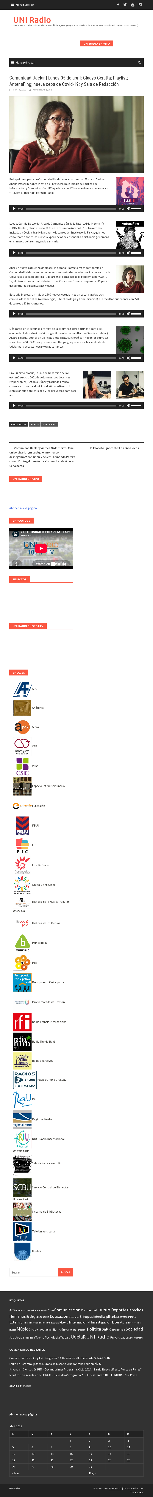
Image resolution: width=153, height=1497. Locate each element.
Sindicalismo (118, 1329)
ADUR (35, 689)
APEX (35, 726)
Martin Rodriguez (42, 89)
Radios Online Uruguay (51, 1079)
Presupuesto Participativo (48, 982)
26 (13, 1467)
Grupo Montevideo (44, 885)
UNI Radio (32, 19)
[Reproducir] (14, 208)
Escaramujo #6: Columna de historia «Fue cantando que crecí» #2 (61, 1364)
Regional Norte (42, 1119)
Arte (12, 1310)
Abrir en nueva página (23, 508)
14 (52, 1454)
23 (90, 1460)
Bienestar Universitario (27, 1310)
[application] (76, 208)
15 (71, 1454)
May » (92, 1473)
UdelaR (36, 1251)
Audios (35, 424)
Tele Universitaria (43, 1231)
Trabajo (65, 1337)
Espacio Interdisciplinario (48, 786)
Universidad (117, 1337)
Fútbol (49, 1322)
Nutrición (59, 1329)
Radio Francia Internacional (49, 1022)
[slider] (136, 208)
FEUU (35, 825)
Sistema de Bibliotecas (46, 1211)
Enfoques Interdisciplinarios (99, 1317)
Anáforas (38, 707)
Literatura (120, 1322)
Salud (107, 1329)
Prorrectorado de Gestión (48, 1002)
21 (52, 1460)
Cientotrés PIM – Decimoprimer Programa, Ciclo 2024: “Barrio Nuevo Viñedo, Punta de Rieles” (82, 1369)
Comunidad (89, 1310)
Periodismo (81, 1329)
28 (52, 1467)
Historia (63, 1322)
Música (24, 1329)
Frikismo (41, 1322)
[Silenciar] (128, 208)
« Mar (15, 1473)
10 (109, 1447)
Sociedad (134, 1329)
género (56, 1323)
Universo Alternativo (134, 1337)
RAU (35, 1099)
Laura (12, 1364)
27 (33, 1467)
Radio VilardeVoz (42, 1060)
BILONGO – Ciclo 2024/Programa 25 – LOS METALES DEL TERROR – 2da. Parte (88, 1375)
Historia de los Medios (46, 923)
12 (13, 1454)
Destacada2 (49, 424)
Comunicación (67, 1310)
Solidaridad (29, 1337)
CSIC (35, 766)
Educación (59, 1316)
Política (94, 1329)
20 (33, 1460)
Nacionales (37, 1329)
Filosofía (33, 1322)
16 (90, 1454)
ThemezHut (136, 1492)
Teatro (39, 1337)
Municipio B (39, 942)
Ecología (32, 1317)
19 (13, 1460)
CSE (34, 746)
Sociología (16, 1337)
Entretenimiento (127, 1316)
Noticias (48, 1329)
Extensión (38, 806)
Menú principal (25, 62)
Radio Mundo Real (43, 1041)
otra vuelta (70, 1329)
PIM (34, 962)
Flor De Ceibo (40, 865)
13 (33, 1454)
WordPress (115, 1488)
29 (71, 1467)
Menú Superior (25, 5)
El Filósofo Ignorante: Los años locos (114, 448)
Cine (51, 1310)
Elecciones (74, 1316)
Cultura (104, 1310)
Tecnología (52, 1337)
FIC (34, 845)
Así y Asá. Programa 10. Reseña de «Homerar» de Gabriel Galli (71, 1358)
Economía (43, 1316)
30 (90, 1467)
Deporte (119, 1310)
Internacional (79, 1322)
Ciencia (43, 1310)
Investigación (101, 1322)
